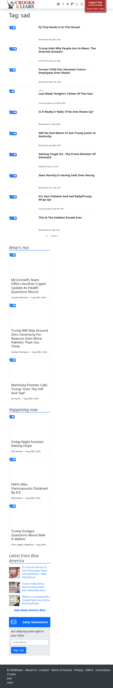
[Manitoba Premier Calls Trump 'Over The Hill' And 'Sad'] (29, 369)
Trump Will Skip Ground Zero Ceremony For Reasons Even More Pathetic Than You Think (29, 338)
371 (12, 218)
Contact (44, 670)
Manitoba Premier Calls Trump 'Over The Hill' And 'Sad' (29, 389)
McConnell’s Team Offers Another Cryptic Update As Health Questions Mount (28, 286)
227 (12, 175)
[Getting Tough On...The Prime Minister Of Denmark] (23, 160)
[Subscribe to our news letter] (77, 4)
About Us (31, 670)
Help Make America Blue (29, 610)
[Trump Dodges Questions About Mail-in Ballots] (29, 515)
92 (11, 305)
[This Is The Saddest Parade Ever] (23, 223)
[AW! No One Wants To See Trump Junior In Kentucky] (23, 139)
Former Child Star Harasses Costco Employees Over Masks (62, 71)
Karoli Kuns (43, 61)
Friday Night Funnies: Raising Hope (27, 443)
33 (11, 459)
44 (11, 27)
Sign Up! (18, 650)
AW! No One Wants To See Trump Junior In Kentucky (67, 134)
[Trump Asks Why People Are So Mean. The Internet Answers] (23, 54)
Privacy (78, 670)
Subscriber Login (95, 8)
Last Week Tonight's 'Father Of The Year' (66, 93)
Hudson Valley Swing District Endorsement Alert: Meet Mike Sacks (34, 587)
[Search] (81, 4)
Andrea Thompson (20, 352)
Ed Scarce (15, 398)
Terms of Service (61, 670)
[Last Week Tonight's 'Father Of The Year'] (23, 97)
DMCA (89, 670)
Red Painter (43, 39)
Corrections (102, 670)
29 (11, 360)
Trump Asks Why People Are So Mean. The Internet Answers (67, 49)
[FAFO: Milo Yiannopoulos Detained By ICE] (29, 468)
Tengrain (42, 166)
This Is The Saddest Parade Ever (60, 217)
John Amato (16, 451)
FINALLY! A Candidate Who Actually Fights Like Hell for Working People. (36, 600)
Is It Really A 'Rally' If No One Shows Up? (66, 112)
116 (12, 197)
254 (12, 133)
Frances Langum (45, 103)
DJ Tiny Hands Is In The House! (59, 27)
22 (11, 506)
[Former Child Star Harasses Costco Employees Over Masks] (23, 75)
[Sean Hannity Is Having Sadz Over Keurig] (23, 181)
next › (54, 236)
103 (12, 154)
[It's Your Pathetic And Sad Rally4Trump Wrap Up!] (23, 202)
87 (11, 70)
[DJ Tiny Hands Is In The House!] (23, 33)
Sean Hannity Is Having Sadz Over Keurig (66, 175)
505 (12, 112)
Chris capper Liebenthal (22, 544)
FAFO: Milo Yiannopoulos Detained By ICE (29, 488)
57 (11, 255)
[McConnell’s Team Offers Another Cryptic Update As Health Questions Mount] (29, 264)
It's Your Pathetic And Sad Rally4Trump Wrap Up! (65, 197)
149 (12, 49)
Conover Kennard (19, 297)
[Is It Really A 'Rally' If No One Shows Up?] (23, 118)
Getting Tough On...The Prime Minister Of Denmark (67, 155)
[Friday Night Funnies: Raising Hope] (29, 426)
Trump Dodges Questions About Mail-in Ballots (28, 535)
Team (19, 670)
